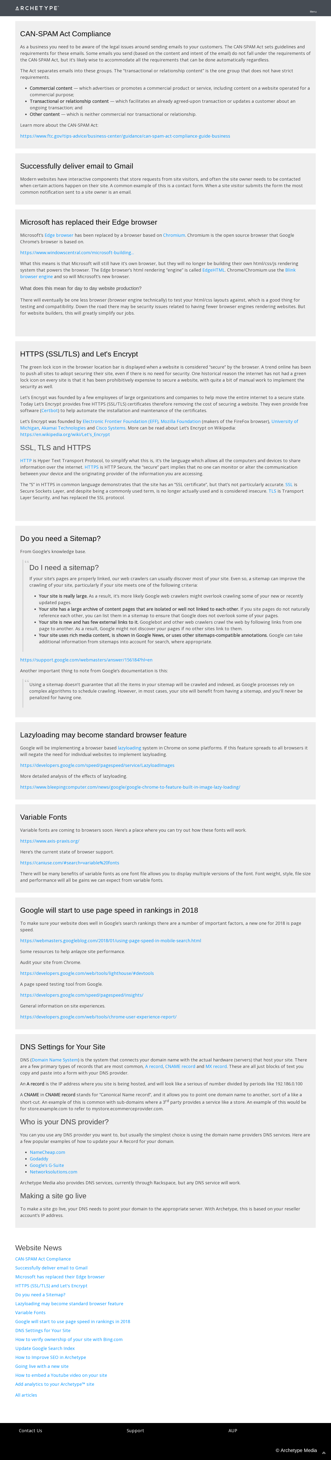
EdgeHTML (213, 270)
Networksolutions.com (53, 1172)
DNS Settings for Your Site (62, 1047)
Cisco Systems (111, 428)
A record (154, 1066)
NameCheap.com (47, 1152)
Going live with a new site (42, 1366)
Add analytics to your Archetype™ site (54, 1384)
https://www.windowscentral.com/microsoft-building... (77, 252)
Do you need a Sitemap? (60, 538)
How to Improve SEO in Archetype (50, 1357)
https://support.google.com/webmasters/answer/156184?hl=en (86, 660)
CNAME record (180, 1066)
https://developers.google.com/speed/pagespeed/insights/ (81, 995)
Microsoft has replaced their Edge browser (88, 222)
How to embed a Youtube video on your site (61, 1375)
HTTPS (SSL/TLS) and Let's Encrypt (79, 354)
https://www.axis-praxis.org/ (49, 841)
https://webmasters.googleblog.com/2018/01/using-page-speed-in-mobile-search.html (110, 940)
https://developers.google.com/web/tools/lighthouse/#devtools (87, 973)
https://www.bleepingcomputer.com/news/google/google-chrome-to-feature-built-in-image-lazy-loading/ (130, 787)
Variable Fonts (43, 817)
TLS (272, 491)
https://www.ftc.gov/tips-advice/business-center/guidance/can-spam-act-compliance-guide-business (125, 136)
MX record (216, 1066)
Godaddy (39, 1159)
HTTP (26, 460)
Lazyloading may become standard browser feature (103, 735)
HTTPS (92, 467)
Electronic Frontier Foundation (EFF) (120, 421)
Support (135, 1430)
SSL (289, 484)
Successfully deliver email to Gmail (76, 166)
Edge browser (59, 235)
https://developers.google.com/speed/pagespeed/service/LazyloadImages (97, 765)
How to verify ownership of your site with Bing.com (69, 1339)
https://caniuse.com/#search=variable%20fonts (69, 863)
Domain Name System (55, 1060)
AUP (233, 1430)
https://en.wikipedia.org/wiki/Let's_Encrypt (65, 434)
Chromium (174, 235)
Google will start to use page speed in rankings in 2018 (109, 910)
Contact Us (30, 1430)
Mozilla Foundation (181, 421)
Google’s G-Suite (47, 1165)
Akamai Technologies (63, 428)
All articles (26, 1395)
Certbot (49, 410)
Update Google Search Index (45, 1348)
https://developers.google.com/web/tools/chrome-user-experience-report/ (98, 1017)
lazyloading (129, 748)
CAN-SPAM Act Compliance (65, 34)
